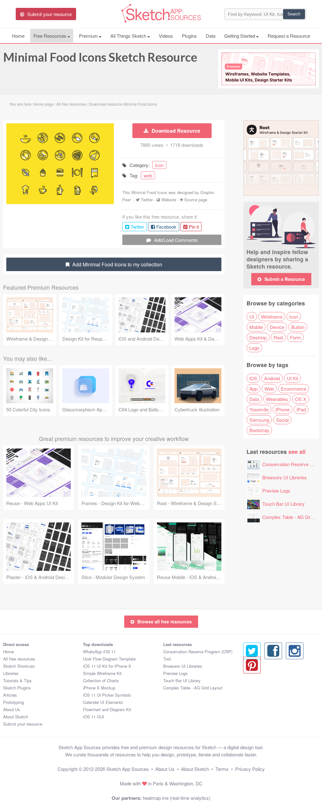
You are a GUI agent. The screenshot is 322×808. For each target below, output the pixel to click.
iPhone (282, 409)
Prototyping (13, 702)
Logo (254, 347)
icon (159, 165)
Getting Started (240, 35)
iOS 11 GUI (93, 717)
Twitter (147, 200)
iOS (253, 378)
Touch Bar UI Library (283, 503)
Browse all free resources (164, 621)
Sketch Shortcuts (19, 666)
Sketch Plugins (17, 688)
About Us (11, 709)
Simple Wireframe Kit (102, 673)
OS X (300, 399)
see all (297, 451)
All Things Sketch (128, 35)
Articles (10, 695)
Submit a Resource (284, 279)
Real (278, 337)
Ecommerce (293, 388)
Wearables (277, 399)
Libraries (11, 673)
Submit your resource (22, 724)
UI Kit (292, 378)
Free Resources (50, 35)
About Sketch (15, 717)
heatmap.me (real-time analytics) (176, 797)
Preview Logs (276, 490)
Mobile (256, 327)
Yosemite (259, 409)
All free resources (19, 659)
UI (251, 316)
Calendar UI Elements (103, 702)
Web (269, 388)
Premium (89, 35)
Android (272, 378)
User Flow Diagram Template (109, 659)
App (253, 388)
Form (295, 337)
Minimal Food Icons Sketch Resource (100, 57)
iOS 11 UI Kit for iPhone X (107, 666)
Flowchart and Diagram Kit (107, 709)
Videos (166, 35)
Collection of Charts (101, 680)
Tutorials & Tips (17, 680)
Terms (222, 769)
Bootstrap (259, 430)
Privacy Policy (250, 769)
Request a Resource (289, 35)
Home (18, 35)
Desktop (258, 337)
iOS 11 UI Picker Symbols (107, 695)
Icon (293, 316)
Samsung (259, 419)
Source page (195, 200)
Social (282, 419)
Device (277, 327)
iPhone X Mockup (99, 688)
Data (210, 35)
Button (297, 327)
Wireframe (271, 316)
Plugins (189, 35)
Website (168, 200)
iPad (301, 409)
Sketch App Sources (127, 769)
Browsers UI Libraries (284, 477)
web (148, 175)
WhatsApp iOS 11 (99, 652)
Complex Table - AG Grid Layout (192, 688)
